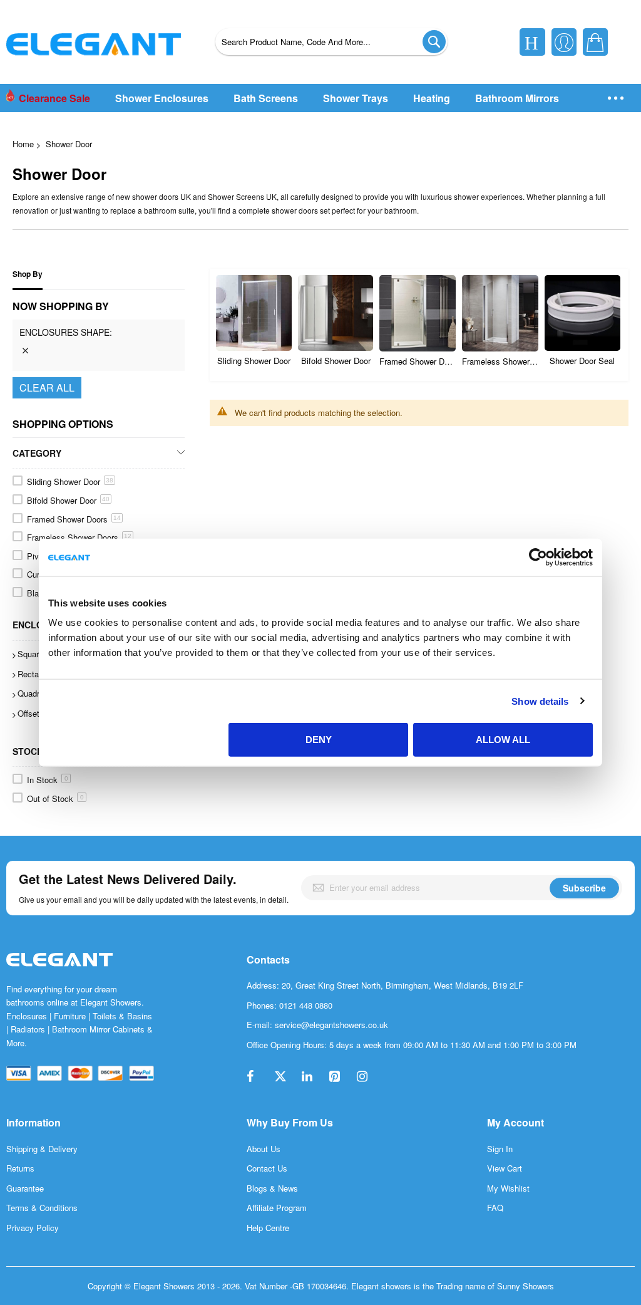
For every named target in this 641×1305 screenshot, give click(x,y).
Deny (318, 739)
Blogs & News (272, 1188)
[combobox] (331, 41)
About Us (263, 1149)
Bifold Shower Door (336, 361)
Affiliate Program (277, 1208)
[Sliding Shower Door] (254, 313)
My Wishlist (508, 1188)
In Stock (47, 780)
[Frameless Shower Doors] (500, 313)
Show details (539, 700)
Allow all (503, 739)
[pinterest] (341, 1077)
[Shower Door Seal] (582, 313)
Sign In (500, 1149)
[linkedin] (314, 1077)
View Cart (504, 1168)
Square (36, 654)
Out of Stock (55, 798)
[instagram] (369, 1077)
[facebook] (259, 1077)
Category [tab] (37, 453)
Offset (34, 713)
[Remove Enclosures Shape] (25, 350)
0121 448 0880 (305, 1005)
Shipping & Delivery (42, 1149)
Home (23, 144)
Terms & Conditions (42, 1208)
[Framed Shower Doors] (417, 313)
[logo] (59, 972)
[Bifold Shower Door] (336, 313)
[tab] (99, 335)
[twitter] (286, 1077)
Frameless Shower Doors (500, 361)
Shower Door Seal (582, 361)
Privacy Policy (32, 1228)
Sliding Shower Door (253, 361)
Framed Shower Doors (417, 361)
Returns (20, 1168)
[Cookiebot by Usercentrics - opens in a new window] (538, 557)
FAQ (495, 1208)
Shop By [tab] (28, 274)
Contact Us (267, 1168)
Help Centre (268, 1228)
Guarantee (25, 1188)
